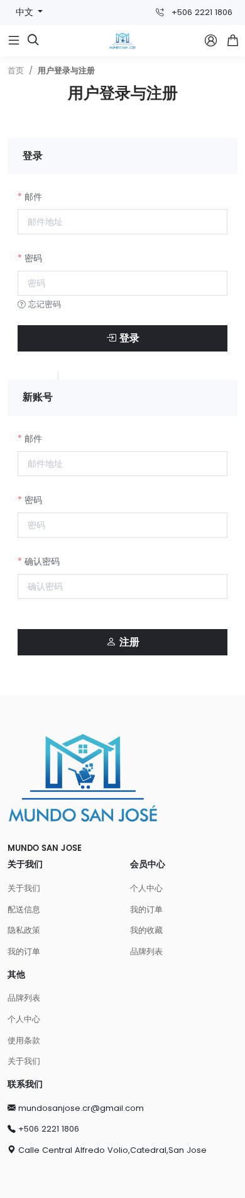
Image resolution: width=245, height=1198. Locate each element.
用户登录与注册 (66, 70)
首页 (16, 70)
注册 (127, 642)
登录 (127, 338)
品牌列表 (146, 951)
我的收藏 (146, 930)
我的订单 (24, 951)
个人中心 (146, 888)
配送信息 (24, 909)
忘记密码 (43, 304)
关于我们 (24, 888)
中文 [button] (26, 12)
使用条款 (24, 1040)
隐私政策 (24, 930)
